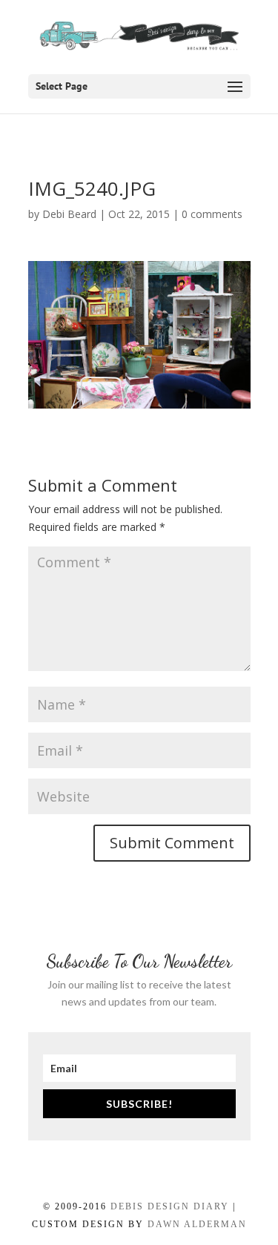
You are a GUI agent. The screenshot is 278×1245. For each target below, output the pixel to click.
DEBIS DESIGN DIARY (169, 1206)
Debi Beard (69, 214)
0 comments (212, 214)
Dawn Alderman (197, 1224)
